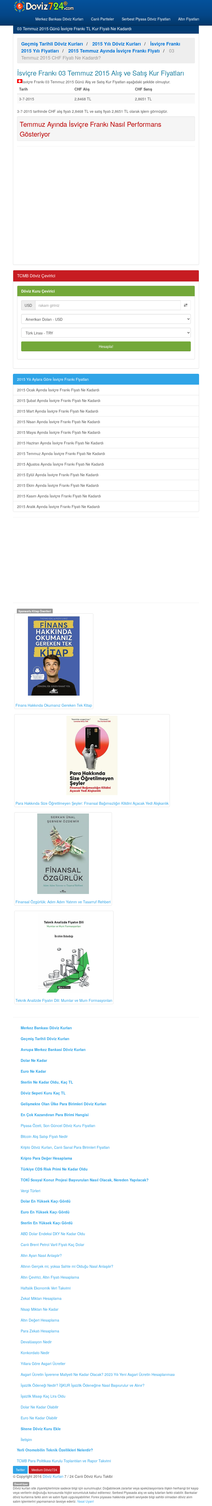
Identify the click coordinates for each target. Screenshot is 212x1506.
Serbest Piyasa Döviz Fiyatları (146, 18)
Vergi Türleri (30, 1190)
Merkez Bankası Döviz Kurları (59, 18)
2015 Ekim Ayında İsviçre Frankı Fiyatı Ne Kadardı (58, 485)
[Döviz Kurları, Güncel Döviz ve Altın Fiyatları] (44, 6)
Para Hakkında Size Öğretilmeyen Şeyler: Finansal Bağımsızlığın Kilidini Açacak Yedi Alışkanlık (92, 803)
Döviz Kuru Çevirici (38, 291)
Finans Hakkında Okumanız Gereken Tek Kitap (54, 705)
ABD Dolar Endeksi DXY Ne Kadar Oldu (53, 1233)
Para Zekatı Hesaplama (40, 1330)
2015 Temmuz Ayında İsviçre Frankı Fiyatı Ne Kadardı (61, 453)
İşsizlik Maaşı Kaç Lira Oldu (43, 1396)
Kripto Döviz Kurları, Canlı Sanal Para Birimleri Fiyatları (65, 1147)
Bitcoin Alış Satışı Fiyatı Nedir (44, 1136)
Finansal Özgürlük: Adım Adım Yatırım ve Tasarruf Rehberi (63, 901)
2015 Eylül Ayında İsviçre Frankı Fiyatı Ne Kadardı (58, 474)
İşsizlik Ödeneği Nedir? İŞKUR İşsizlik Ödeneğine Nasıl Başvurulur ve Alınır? (83, 1385)
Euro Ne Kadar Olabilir (39, 1417)
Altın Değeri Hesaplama (40, 1320)
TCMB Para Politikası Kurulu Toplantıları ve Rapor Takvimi (64, 1460)
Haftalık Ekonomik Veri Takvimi (46, 1288)
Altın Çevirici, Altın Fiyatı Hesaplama (50, 1277)
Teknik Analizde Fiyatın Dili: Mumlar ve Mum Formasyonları (64, 1000)
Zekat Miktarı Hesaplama (41, 1298)
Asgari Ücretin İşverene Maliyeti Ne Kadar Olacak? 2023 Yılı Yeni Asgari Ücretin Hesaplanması (98, 1374)
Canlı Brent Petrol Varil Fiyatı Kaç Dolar (52, 1244)
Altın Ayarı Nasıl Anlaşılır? (41, 1255)
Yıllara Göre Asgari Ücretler (43, 1363)
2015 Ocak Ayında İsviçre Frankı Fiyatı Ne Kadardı (58, 389)
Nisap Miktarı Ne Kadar (39, 1309)
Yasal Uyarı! (85, 1501)
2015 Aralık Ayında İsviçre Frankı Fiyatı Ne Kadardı (58, 506)
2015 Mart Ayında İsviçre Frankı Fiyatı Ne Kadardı (57, 411)
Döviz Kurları (53, 1476)
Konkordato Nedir (35, 1352)
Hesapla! (106, 346)
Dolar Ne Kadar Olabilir (39, 1407)
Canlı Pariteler (102, 18)
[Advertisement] (106, 205)
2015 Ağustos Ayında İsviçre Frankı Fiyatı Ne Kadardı (60, 464)
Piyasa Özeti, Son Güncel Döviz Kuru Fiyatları (58, 1125)
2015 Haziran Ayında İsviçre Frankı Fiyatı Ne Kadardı (60, 442)
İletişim (26, 1439)
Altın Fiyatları (188, 18)
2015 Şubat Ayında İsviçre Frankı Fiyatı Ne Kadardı (58, 400)
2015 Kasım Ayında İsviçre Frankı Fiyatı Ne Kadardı (59, 495)
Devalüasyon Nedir (36, 1341)
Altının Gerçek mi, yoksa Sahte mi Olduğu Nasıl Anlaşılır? (67, 1266)
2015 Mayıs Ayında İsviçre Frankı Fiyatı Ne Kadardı (58, 432)
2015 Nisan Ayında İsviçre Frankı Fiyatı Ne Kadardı (58, 421)
